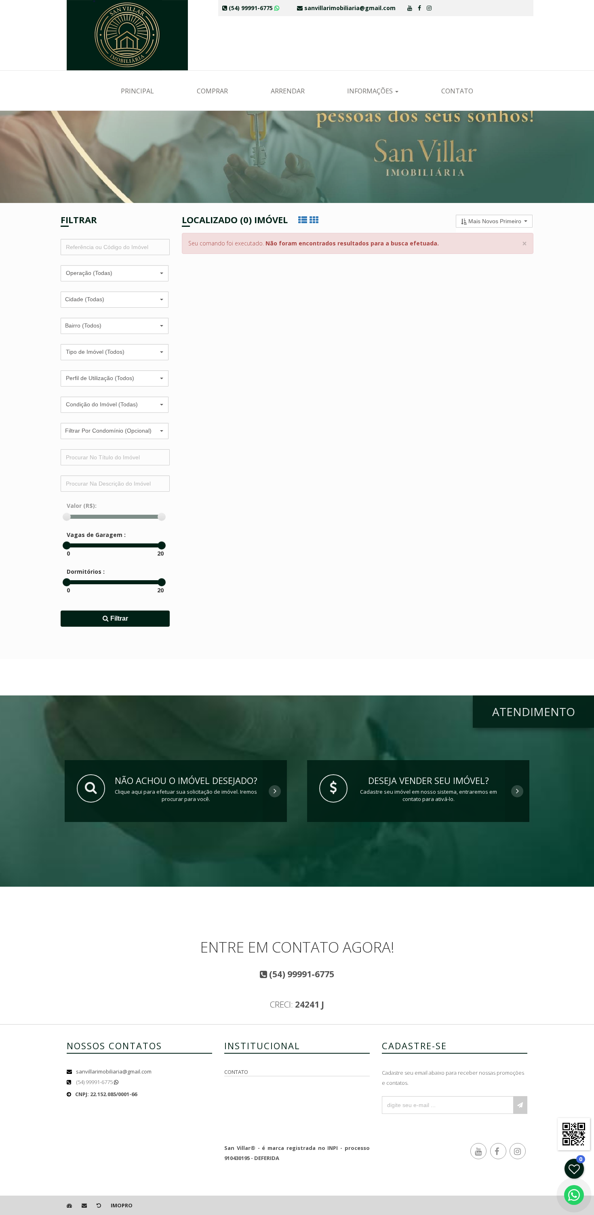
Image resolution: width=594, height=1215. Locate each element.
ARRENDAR (288, 91)
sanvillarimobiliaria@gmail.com (114, 1071)
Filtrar (118, 618)
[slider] (67, 517)
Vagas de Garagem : (96, 535)
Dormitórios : (86, 571)
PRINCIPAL (137, 91)
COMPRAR (212, 91)
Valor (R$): (82, 505)
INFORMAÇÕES (370, 91)
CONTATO (457, 91)
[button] (115, 273)
